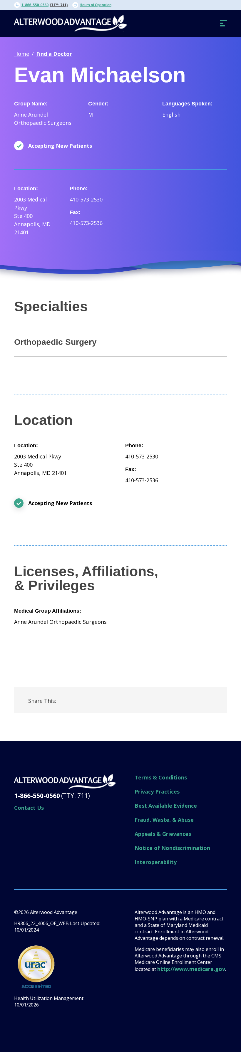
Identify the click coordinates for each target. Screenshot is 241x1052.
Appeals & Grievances (163, 833)
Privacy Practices (157, 791)
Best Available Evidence (166, 805)
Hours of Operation (95, 5)
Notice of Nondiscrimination (172, 847)
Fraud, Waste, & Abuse (164, 819)
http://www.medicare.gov (191, 968)
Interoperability (156, 862)
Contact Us (29, 807)
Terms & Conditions (161, 777)
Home (21, 53)
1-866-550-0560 (34, 4)
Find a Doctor (54, 53)
